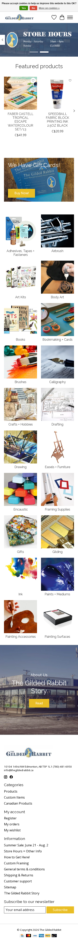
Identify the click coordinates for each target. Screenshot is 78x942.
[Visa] (35, 936)
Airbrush (57, 251)
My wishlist (12, 830)
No (33, 8)
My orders (11, 824)
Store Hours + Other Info (23, 851)
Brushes (20, 382)
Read (39, 703)
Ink (20, 594)
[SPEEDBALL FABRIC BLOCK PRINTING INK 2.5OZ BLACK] (57, 93)
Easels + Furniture (57, 467)
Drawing (20, 467)
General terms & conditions (24, 869)
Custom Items (14, 797)
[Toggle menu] (70, 17)
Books (20, 339)
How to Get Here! (17, 857)
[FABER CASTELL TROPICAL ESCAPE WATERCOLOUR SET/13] (20, 93)
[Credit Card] (22, 936)
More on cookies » (49, 8)
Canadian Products (18, 803)
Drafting (57, 424)
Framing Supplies (57, 509)
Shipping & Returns (18, 875)
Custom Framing (16, 863)
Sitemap (10, 887)
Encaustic (20, 509)
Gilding (57, 552)
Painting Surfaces (57, 637)
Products (10, 791)
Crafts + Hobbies (20, 424)
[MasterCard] (28, 936)
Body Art (57, 297)
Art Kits (20, 297)
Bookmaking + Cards (57, 339)
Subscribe (60, 910)
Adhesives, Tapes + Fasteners (20, 253)
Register (10, 818)
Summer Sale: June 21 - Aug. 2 (26, 845)
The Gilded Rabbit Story (21, 893)
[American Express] (41, 936)
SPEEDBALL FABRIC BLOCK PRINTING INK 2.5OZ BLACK (57, 119)
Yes (24, 8)
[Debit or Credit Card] (54, 936)
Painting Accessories (20, 637)
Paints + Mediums (57, 594)
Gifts (20, 552)
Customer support (18, 881)
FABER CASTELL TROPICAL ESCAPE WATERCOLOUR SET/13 (20, 121)
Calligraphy (57, 382)
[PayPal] (47, 936)
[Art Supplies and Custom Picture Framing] (19, 17)
